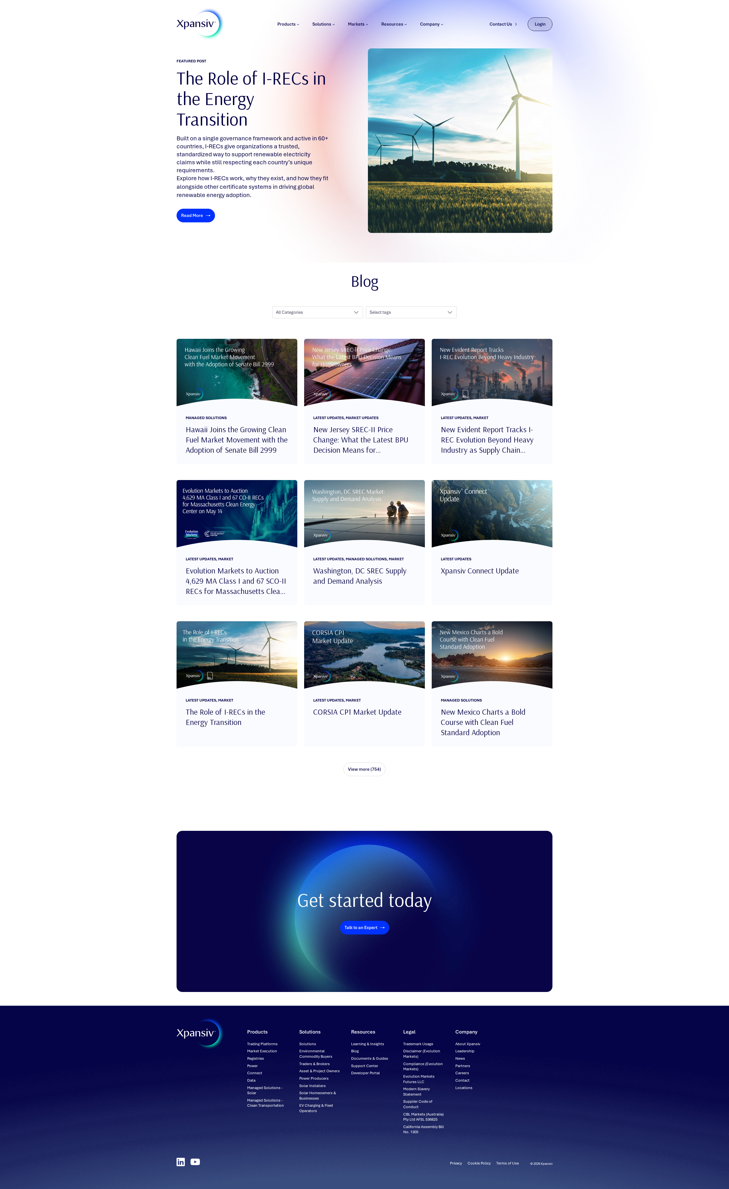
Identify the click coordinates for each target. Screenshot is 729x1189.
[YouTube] (195, 1162)
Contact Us (501, 24)
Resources (392, 24)
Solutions (321, 24)
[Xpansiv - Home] (196, 24)
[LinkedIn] (181, 1162)
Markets (356, 24)
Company (430, 24)
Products (286, 24)
